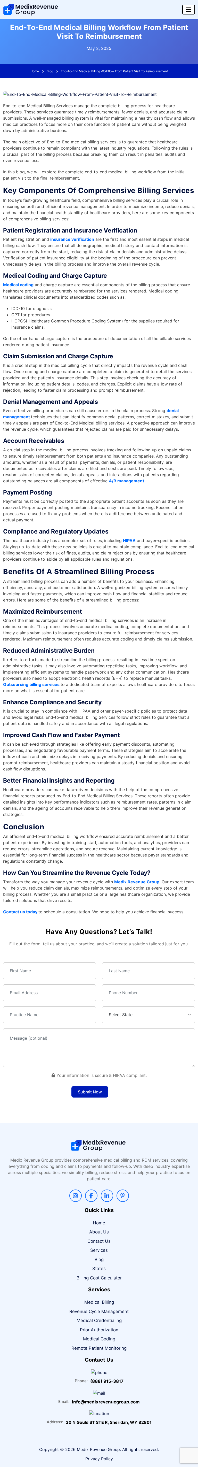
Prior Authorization (99, 1329)
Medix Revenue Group (136, 881)
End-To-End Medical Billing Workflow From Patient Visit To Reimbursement (114, 71)
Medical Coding (99, 1338)
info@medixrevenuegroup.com (106, 1401)
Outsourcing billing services (31, 684)
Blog (50, 71)
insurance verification (72, 239)
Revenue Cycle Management (99, 1311)
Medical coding (18, 284)
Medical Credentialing (99, 1320)
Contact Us (99, 1241)
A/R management (126, 480)
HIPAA (129, 540)
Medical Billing (99, 1302)
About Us (99, 1231)
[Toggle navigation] (188, 9)
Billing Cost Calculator (99, 1277)
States (99, 1268)
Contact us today (20, 911)
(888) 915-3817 (106, 1381)
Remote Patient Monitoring (99, 1348)
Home (34, 71)
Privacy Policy (99, 1458)
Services (99, 1250)
